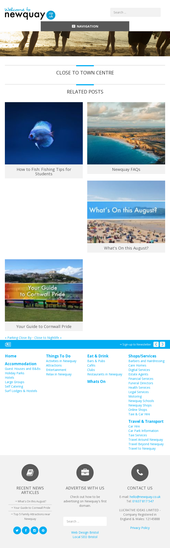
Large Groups (14, 382)
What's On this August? (126, 248)
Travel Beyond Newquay (146, 444)
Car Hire (134, 426)
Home (10, 356)
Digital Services (139, 370)
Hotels (9, 377)
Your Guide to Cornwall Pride (43, 326)
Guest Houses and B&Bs (23, 369)
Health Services (139, 387)
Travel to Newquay (142, 448)
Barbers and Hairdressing (146, 361)
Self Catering (14, 386)
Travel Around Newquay (145, 439)
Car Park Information (143, 431)
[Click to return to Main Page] (30, 13)
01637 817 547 (143, 501)
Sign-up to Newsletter (136, 344)
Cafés (91, 365)
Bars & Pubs (96, 361)
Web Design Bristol (85, 532)
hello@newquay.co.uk (145, 497)
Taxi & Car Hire (139, 414)
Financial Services (140, 378)
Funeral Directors (140, 383)
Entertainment (56, 370)
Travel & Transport (146, 421)
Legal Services (138, 392)
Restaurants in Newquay (104, 374)
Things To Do (58, 356)
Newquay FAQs (126, 169)
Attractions (54, 365)
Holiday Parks (14, 373)
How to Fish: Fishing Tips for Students (44, 171)
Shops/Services (142, 356)
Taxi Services (137, 435)
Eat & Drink (97, 356)
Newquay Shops (140, 405)
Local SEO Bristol (85, 537)
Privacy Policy (140, 528)
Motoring (135, 396)
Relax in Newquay (58, 374)
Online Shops (137, 410)
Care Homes (137, 365)
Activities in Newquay (61, 361)
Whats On (96, 381)
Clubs (91, 370)
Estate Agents (138, 374)
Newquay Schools (141, 401)
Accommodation (21, 363)
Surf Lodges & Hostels (21, 391)
